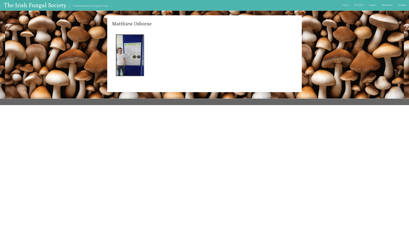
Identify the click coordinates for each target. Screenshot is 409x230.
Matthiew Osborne (132, 24)
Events (372, 5)
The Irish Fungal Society (35, 5)
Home (346, 5)
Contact (402, 5)
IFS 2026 (359, 5)
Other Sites (387, 5)
